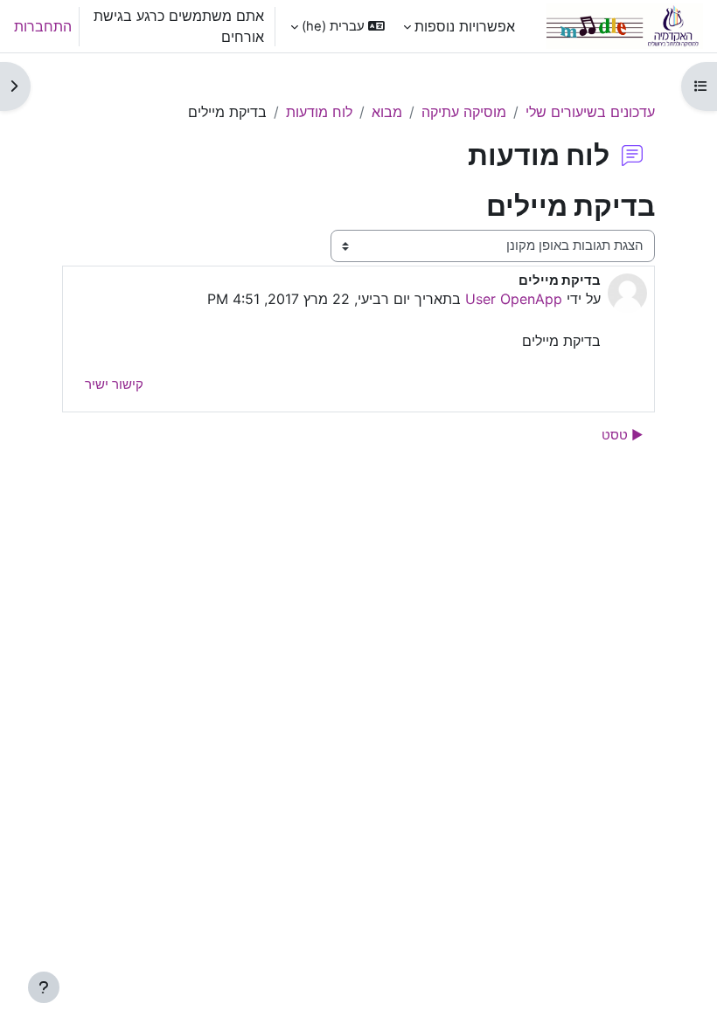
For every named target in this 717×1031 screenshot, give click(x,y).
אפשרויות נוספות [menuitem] (464, 26)
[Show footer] (43, 987)
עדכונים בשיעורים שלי (590, 112)
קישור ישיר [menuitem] (114, 384)
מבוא (387, 112)
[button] (337, 26)
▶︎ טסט (623, 435)
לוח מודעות (319, 112)
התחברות (43, 26)
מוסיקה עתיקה (463, 112)
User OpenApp (513, 299)
